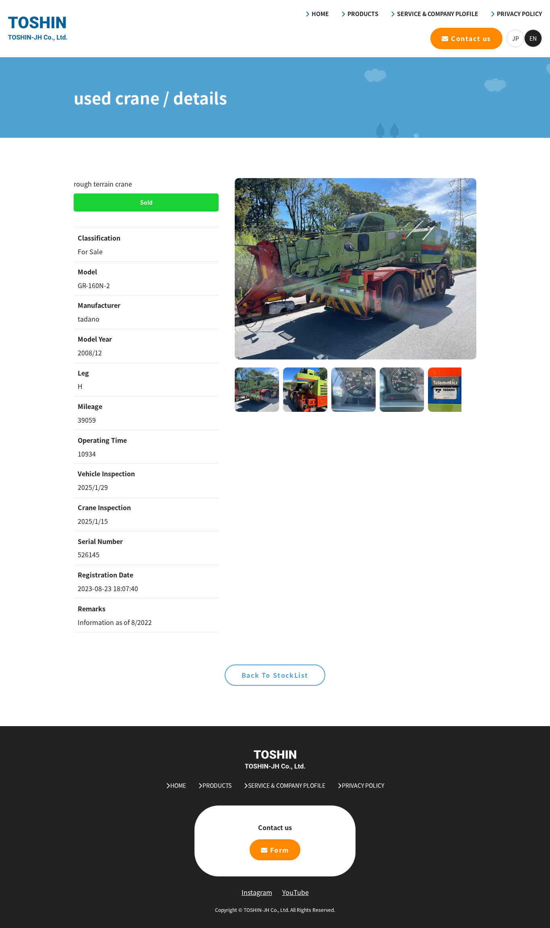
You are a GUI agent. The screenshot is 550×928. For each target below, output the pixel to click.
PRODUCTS (362, 14)
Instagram (257, 892)
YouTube (295, 892)
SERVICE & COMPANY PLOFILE (437, 14)
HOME (320, 14)
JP (515, 38)
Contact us (471, 38)
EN (533, 38)
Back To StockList (275, 675)
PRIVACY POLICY (519, 14)
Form (279, 850)
